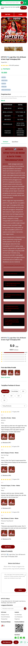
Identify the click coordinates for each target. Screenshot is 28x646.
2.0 (18, 395)
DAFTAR (7, 14)
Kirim (20, 590)
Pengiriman (17, 619)
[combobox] (14, 406)
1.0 (4, 400)
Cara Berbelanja (18, 614)
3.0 (11, 395)
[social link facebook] (21, 637)
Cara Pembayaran (18, 616)
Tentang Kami (4, 619)
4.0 (4, 395)
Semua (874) (5, 391)
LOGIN (20, 14)
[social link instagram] (15, 637)
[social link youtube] (18, 637)
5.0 (23, 391)
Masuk (3, 100)
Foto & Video (14, 391)
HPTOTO (5, 164)
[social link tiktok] (24, 637)
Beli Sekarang (7, 642)
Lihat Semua (8, 546)
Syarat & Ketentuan (5, 616)
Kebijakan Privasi (5, 614)
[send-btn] (25, 608)
